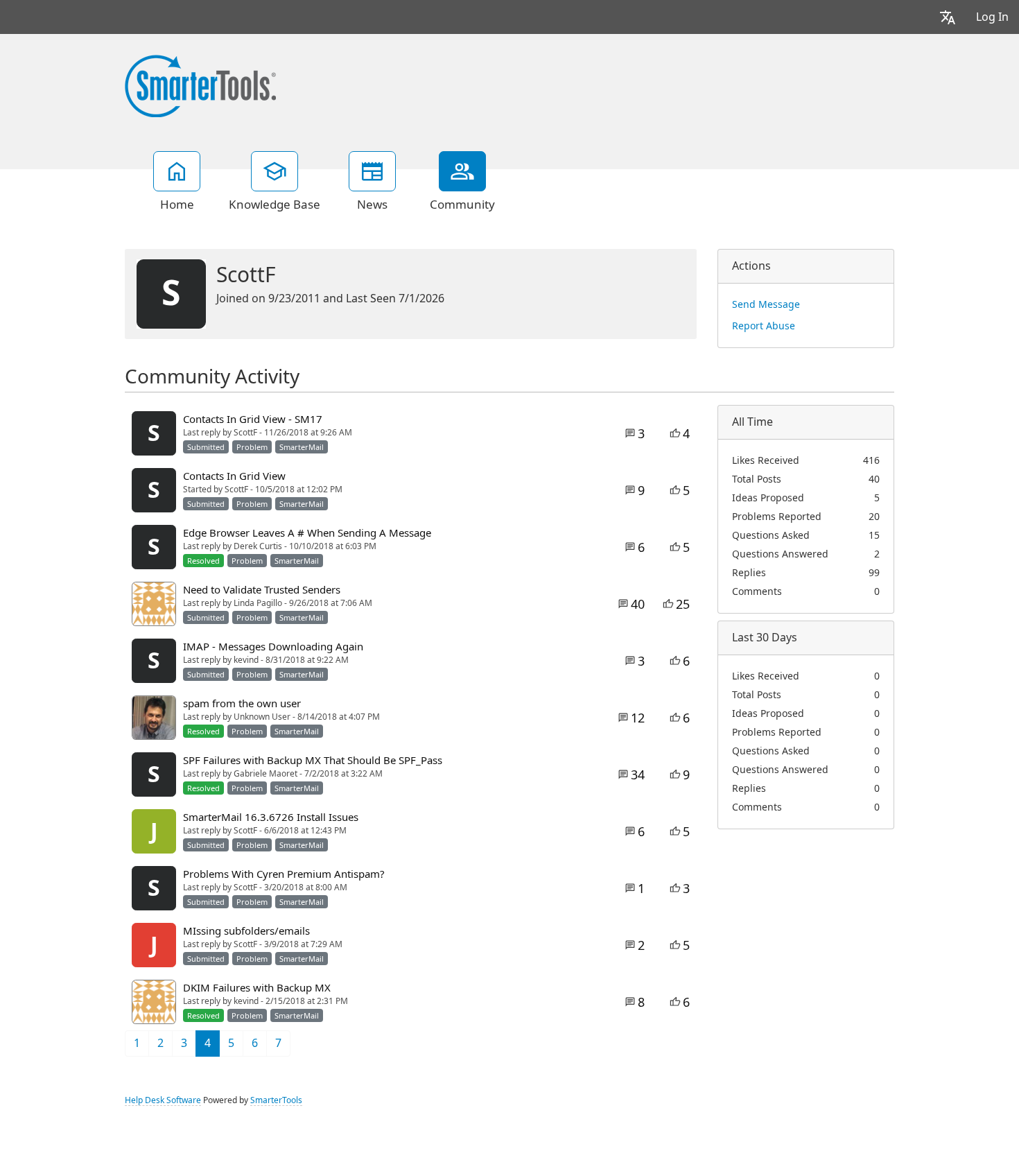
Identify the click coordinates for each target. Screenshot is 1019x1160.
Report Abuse (763, 325)
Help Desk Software (163, 1100)
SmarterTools (276, 1100)
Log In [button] (992, 17)
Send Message (766, 304)
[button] (947, 17)
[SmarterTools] (200, 84)
